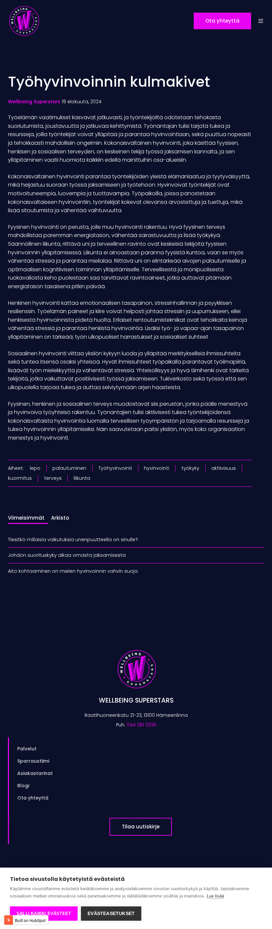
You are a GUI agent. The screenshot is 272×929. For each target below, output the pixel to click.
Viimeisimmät (26, 517)
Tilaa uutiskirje (141, 826)
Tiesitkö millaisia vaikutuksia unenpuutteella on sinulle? (73, 539)
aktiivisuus (223, 468)
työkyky (190, 468)
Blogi (23, 785)
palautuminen (69, 468)
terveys (53, 478)
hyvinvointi (156, 468)
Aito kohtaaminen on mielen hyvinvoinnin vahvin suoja (73, 571)
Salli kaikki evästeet (44, 913)
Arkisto (60, 517)
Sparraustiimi (33, 761)
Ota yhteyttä (222, 20)
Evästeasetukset (111, 913)
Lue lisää (215, 895)
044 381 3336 (141, 724)
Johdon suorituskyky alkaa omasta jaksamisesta (67, 555)
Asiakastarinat (35, 773)
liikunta (82, 478)
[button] (260, 21)
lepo (35, 468)
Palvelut (26, 748)
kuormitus (20, 478)
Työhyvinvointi (115, 468)
